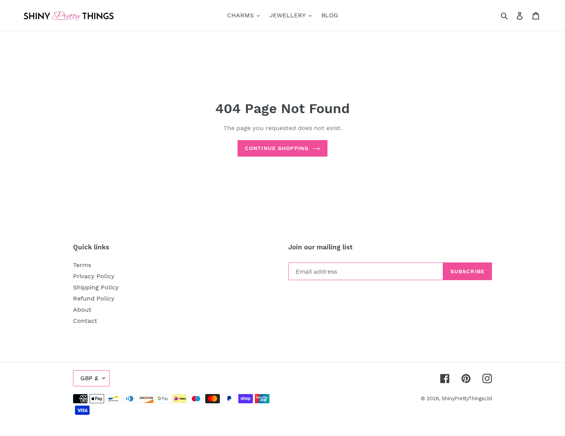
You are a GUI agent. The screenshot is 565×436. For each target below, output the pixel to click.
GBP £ (89, 378)
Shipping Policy (96, 287)
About (82, 309)
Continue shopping (277, 148)
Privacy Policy (94, 276)
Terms (82, 265)
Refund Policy (94, 298)
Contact (85, 320)
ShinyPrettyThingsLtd (467, 398)
